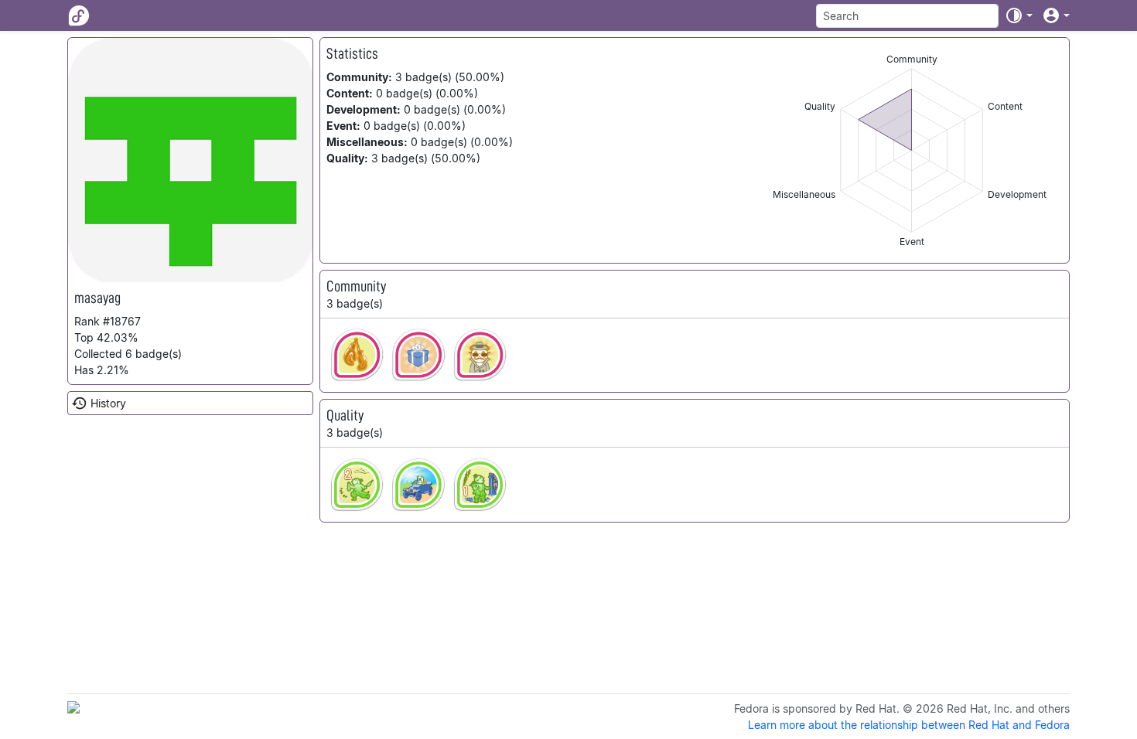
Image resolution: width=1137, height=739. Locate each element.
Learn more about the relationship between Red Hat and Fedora (909, 724)
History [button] (108, 403)
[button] (1019, 15)
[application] (912, 150)
